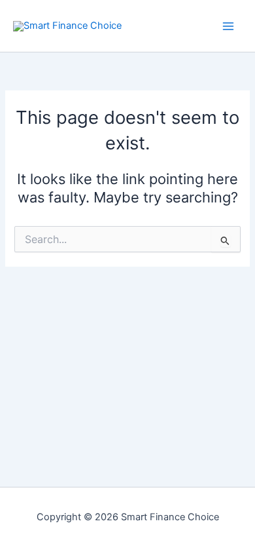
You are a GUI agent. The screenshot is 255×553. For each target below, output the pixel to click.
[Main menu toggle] (228, 26)
